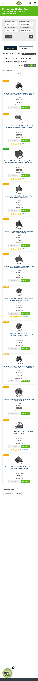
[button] (7, 673)
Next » (18, 74)
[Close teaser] (13, 667)
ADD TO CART (25, 107)
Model (10, 27)
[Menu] (3, 3)
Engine (24, 27)
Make (24, 21)
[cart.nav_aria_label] (35, 3)
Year (9, 21)
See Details (14, 107)
